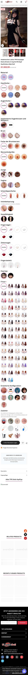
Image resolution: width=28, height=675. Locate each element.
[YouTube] (21, 657)
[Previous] (1, 53)
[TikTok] (16, 657)
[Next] (27, 53)
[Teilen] (26, 443)
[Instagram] (7, 657)
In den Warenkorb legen (10, 442)
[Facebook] (2, 657)
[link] (7, 560)
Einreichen (22, 622)
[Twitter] (2, 660)
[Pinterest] (12, 657)
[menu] (2, 2)
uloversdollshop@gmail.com (15, 653)
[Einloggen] (21, 2)
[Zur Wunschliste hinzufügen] (23, 443)
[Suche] (17, 2)
